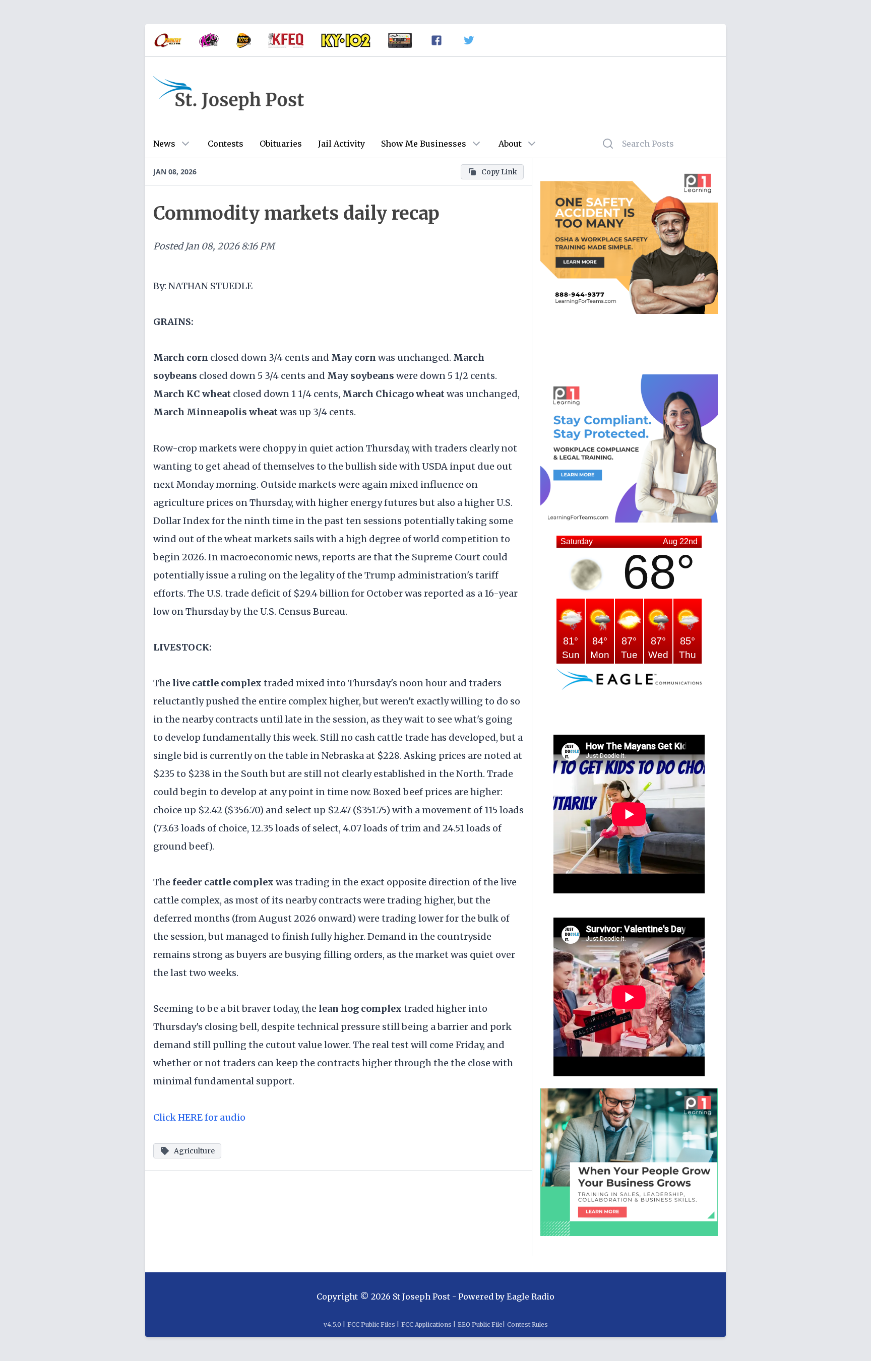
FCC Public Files (371, 1324)
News (164, 144)
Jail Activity (341, 144)
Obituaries (281, 144)
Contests (225, 144)
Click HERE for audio (199, 1117)
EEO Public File (480, 1324)
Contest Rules (527, 1324)
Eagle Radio (530, 1296)
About (510, 144)
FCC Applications (426, 1324)
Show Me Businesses (423, 144)
